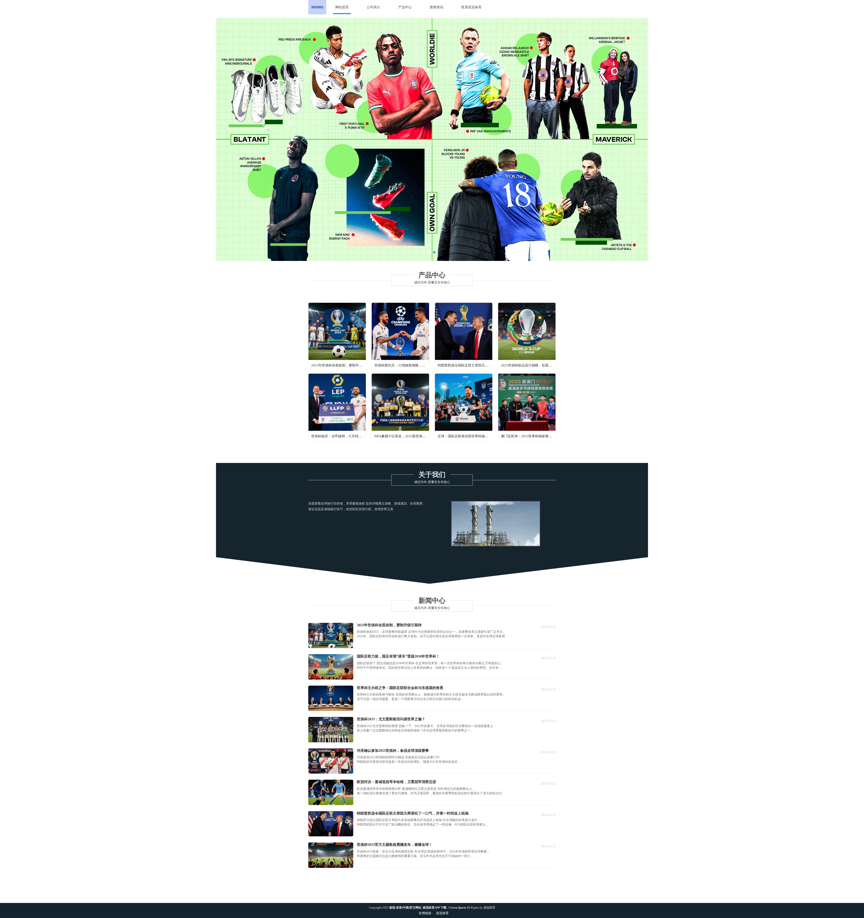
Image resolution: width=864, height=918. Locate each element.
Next (564, 139)
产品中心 (405, 7)
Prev (306, 139)
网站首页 (342, 7)
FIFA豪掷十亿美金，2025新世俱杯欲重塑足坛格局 (411, 436)
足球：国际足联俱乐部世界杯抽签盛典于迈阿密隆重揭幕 (480, 436)
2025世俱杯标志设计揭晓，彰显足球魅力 (531, 365)
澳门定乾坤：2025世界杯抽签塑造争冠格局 (533, 436)
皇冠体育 (489, 907)
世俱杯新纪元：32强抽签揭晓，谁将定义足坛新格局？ (415, 365)
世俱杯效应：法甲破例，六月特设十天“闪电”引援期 (350, 436)
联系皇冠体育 (471, 7)
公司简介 (373, 7)
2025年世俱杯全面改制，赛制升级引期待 (341, 365)
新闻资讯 (436, 7)
